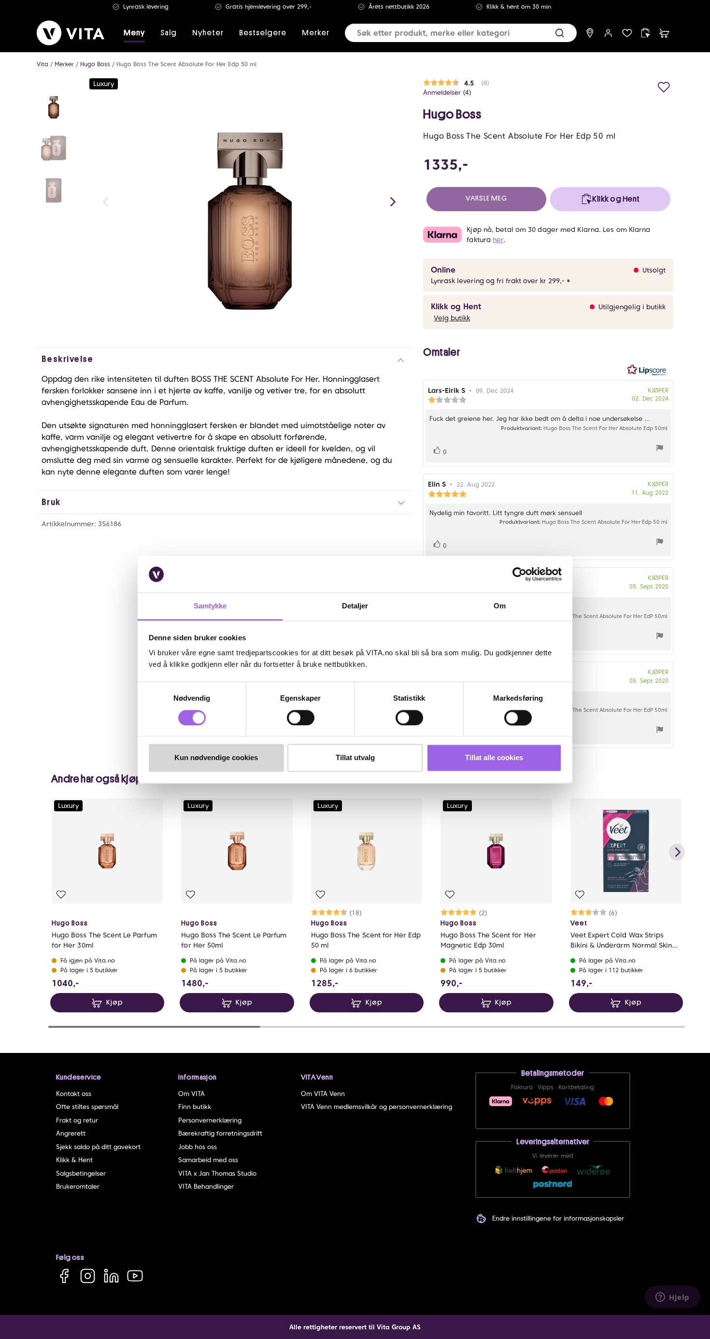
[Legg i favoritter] (663, 85)
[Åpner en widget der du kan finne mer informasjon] (672, 1298)
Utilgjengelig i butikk (632, 307)
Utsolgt (654, 270)
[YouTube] (135, 1275)
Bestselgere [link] (262, 33)
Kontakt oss (73, 1093)
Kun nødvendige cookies (216, 758)
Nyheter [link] (208, 33)
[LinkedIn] (111, 1275)
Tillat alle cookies (494, 758)
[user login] (608, 33)
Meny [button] (134, 33)
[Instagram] (88, 1275)
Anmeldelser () (447, 92)
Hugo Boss (95, 64)
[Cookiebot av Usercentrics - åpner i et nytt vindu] (519, 574)
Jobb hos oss (197, 1147)
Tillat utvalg (355, 758)
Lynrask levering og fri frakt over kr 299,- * (500, 281)
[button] (559, 33)
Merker (64, 64)
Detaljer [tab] (355, 606)
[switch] (300, 717)
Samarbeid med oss (208, 1160)
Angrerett (70, 1133)
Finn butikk (194, 1106)
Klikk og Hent (456, 306)
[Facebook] (64, 1275)
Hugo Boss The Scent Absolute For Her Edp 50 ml (186, 64)
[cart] (664, 33)
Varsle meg (486, 198)
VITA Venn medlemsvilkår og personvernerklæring (376, 1106)
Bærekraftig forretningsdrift (220, 1133)
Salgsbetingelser (81, 1173)
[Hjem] (70, 32)
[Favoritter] (627, 33)
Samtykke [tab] (210, 606)
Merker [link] (315, 33)
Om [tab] (500, 606)
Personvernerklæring (209, 1120)
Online (443, 269)
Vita (42, 64)
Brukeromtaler (77, 1186)
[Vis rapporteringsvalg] (660, 449)
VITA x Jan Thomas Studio (217, 1173)
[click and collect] (645, 33)
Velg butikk (452, 318)
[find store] (590, 33)
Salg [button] (168, 33)
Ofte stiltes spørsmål (87, 1106)
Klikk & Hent (74, 1160)
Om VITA (191, 1093)
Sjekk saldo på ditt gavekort (98, 1147)
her (498, 240)
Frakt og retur (77, 1120)
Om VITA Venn (323, 1093)
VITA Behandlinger (206, 1186)
